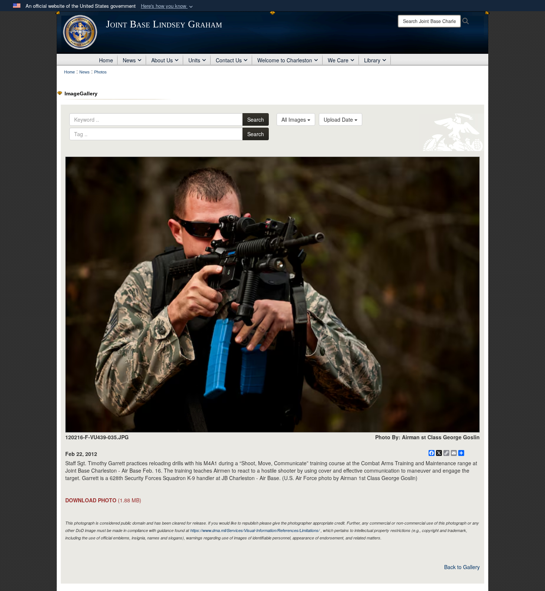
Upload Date (339, 119)
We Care (338, 60)
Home (106, 60)
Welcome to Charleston (284, 60)
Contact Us (229, 60)
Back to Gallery (462, 567)
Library (372, 60)
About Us (162, 60)
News (129, 60)
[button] (167, 6)
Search (255, 119)
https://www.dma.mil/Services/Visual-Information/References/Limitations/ (255, 530)
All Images (294, 119)
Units (194, 60)
